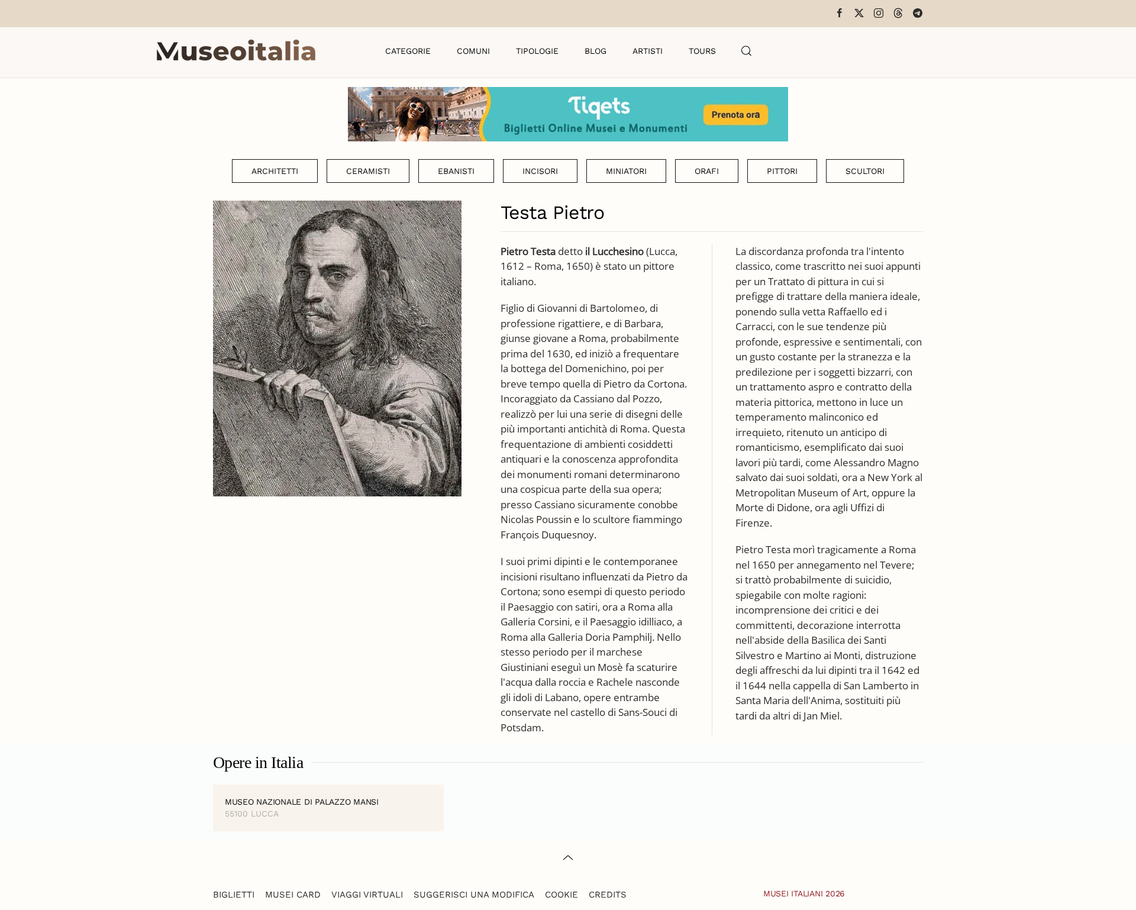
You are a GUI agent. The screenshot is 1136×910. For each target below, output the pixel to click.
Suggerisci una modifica (474, 894)
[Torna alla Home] (236, 51)
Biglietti (233, 894)
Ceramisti (368, 171)
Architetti (274, 171)
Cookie (561, 894)
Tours (702, 51)
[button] (747, 51)
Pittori (782, 171)
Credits (608, 894)
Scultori (865, 171)
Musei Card (293, 894)
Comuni (473, 51)
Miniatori (626, 171)
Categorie (408, 51)
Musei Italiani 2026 (804, 893)
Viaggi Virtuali (367, 894)
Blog (595, 51)
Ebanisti (456, 171)
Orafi (707, 171)
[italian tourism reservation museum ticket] (568, 114)
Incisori (540, 171)
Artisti (647, 51)
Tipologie (537, 51)
